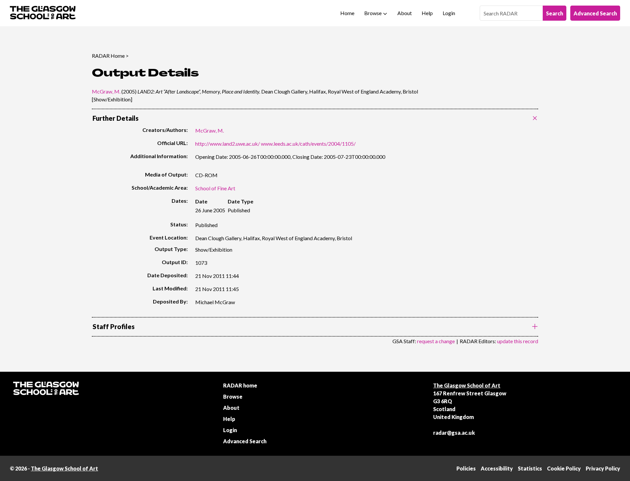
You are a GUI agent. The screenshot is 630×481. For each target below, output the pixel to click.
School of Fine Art (215, 188)
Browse (373, 13)
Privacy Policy (603, 468)
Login (449, 13)
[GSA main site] (42, 13)
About (404, 13)
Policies (466, 468)
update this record (517, 341)
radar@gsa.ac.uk (454, 432)
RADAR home (240, 385)
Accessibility (497, 468)
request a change (436, 341)
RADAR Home (108, 55)
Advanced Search (595, 13)
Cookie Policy (564, 468)
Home (347, 13)
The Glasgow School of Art (466, 385)
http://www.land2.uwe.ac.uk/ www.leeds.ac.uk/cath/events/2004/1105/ (275, 143)
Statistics (530, 468)
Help (427, 13)
